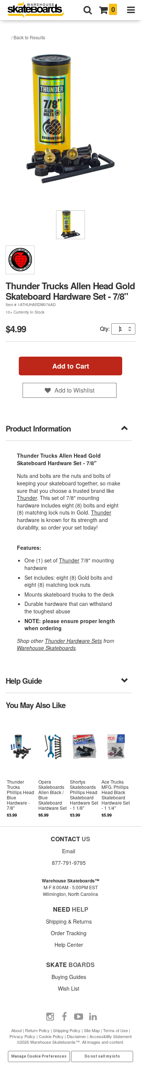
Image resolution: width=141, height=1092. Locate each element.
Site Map (92, 1030)
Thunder (27, 497)
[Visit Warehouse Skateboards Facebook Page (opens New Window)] (64, 1016)
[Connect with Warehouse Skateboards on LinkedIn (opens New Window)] (93, 1016)
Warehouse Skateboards (46, 648)
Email (68, 851)
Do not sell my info (102, 1056)
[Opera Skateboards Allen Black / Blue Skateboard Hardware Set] (53, 767)
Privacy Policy (22, 1036)
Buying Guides (69, 976)
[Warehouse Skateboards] (39, 10)
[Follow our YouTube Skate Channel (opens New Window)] (78, 1016)
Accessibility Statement (110, 1036)
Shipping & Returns (69, 921)
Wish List (68, 988)
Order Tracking (68, 933)
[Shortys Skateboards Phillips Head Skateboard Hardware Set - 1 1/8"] (84, 767)
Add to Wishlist (74, 390)
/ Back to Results (28, 37)
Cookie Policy (51, 1036)
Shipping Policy (66, 1030)
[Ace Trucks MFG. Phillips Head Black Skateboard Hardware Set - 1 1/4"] (116, 767)
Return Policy (37, 1030)
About (16, 1030)
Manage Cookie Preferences (39, 1056)
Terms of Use (115, 1030)
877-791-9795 (69, 862)
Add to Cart (70, 366)
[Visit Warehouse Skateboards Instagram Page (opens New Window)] (50, 1016)
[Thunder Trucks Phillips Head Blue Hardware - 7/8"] (21, 767)
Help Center (69, 944)
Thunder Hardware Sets (73, 640)
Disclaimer (76, 1036)
